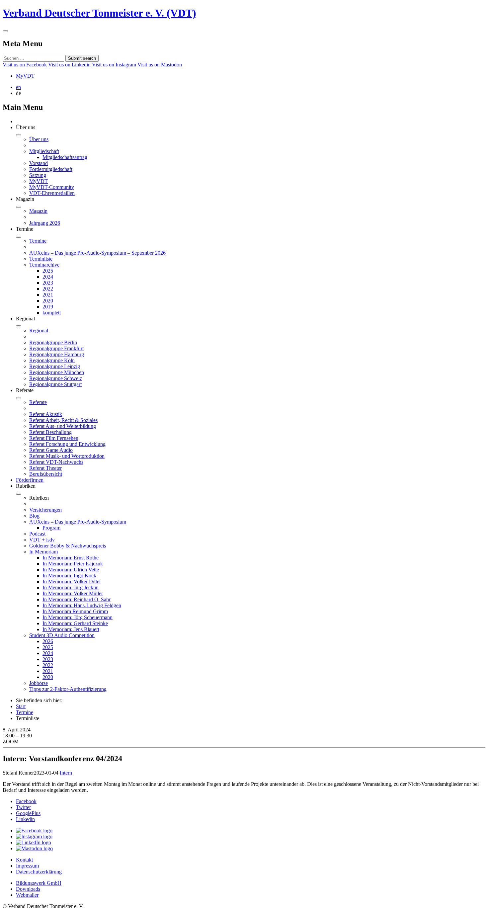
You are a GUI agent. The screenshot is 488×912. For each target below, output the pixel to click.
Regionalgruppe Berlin (53, 342)
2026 (47, 641)
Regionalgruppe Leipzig (54, 366)
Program (51, 528)
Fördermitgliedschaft (50, 169)
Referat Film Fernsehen (53, 438)
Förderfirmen (29, 480)
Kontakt (24, 860)
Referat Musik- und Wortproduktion (67, 456)
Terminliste (40, 259)
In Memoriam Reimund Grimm (75, 611)
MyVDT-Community (51, 187)
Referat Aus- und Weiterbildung (62, 426)
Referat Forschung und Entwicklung (67, 444)
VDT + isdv (42, 539)
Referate (38, 402)
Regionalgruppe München (56, 372)
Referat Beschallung (50, 432)
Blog (34, 516)
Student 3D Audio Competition (62, 635)
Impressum (27, 866)
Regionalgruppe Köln (52, 360)
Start (21, 706)
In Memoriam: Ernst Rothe (70, 557)
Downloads (28, 889)
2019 (47, 306)
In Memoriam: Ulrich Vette (70, 569)
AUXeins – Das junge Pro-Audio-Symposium (77, 522)
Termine (37, 241)
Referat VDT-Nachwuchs (56, 462)
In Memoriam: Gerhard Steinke (75, 623)
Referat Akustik (45, 414)
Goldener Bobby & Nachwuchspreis (67, 545)
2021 (47, 294)
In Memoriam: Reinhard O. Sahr (76, 599)
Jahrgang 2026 (44, 223)
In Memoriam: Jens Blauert (70, 629)
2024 (47, 277)
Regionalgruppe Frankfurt (56, 348)
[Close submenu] (18, 135)
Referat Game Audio (51, 450)
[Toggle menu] (5, 31)
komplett (51, 312)
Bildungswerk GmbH (38, 883)
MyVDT (25, 76)
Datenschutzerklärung (39, 871)
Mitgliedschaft (44, 151)
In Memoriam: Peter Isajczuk (72, 563)
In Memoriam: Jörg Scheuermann (77, 617)
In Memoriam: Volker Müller (72, 593)
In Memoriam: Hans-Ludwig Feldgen (81, 605)
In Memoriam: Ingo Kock (69, 575)
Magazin (38, 211)
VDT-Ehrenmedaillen (52, 193)
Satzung (37, 175)
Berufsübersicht (45, 474)
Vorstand (38, 163)
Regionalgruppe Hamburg (56, 354)
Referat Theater (45, 468)
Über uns (38, 139)
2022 (47, 288)
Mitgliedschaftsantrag (64, 157)
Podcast (37, 534)
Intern (66, 773)
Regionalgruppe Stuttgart (55, 384)
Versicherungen (45, 510)
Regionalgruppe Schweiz (55, 378)
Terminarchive (44, 265)
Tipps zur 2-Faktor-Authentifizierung (68, 689)
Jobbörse (38, 683)
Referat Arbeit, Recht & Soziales (63, 420)
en (18, 87)
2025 (47, 271)
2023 (47, 283)
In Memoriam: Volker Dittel (71, 581)
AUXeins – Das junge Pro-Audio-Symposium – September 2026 (97, 253)
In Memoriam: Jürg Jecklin (70, 587)
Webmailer (27, 895)
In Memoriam (43, 551)
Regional (38, 330)
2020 (47, 300)
